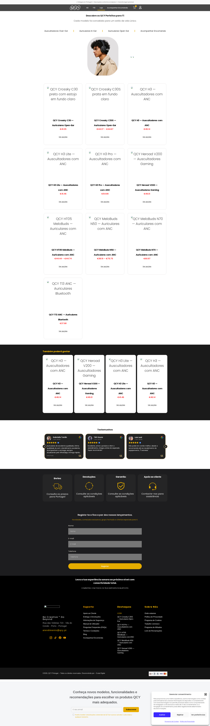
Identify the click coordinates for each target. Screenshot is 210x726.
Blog (85, 634)
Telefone (72, 551)
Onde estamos (150, 613)
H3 (87, 8)
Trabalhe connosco (152, 624)
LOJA (119, 613)
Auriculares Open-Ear (118, 31)
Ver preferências (198, 715)
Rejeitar (180, 715)
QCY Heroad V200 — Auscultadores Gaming (125, 650)
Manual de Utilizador (91, 624)
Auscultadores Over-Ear (56, 31)
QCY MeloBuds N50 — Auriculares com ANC (125, 643)
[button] (206, 694)
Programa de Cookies (172, 721)
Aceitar (162, 715)
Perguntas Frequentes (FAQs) (94, 627)
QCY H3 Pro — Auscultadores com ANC (124, 627)
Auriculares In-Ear (88, 31)
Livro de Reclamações (153, 631)
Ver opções (63, 137)
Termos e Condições (91, 631)
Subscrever (131, 709)
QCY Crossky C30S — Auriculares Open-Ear (125, 619)
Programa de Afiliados (153, 627)
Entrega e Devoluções (92, 617)
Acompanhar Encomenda (117, 8)
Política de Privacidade (187, 721)
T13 (94, 8)
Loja (101, 8)
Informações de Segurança (93, 620)
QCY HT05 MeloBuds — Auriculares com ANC (125, 635)
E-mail (71, 539)
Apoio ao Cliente (89, 613)
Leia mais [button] (50, 455)
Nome (71, 526)
